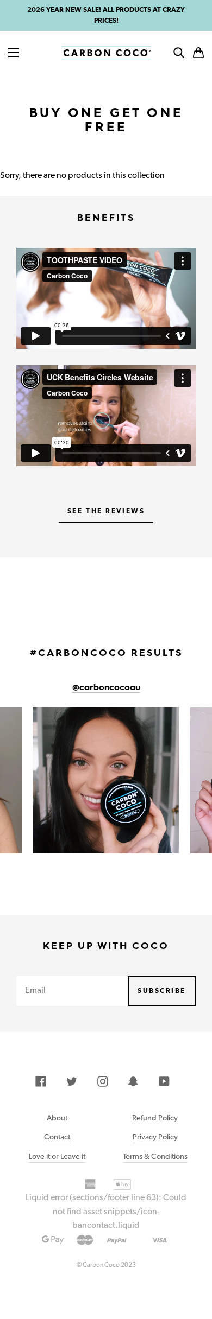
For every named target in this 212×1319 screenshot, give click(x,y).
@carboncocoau (106, 688)
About (57, 1117)
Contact (57, 1136)
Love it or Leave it (57, 1156)
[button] (198, 52)
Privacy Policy (155, 1136)
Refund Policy (155, 1117)
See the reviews (106, 511)
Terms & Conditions (155, 1156)
